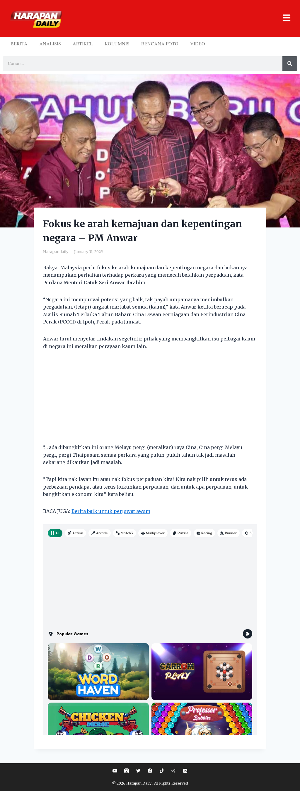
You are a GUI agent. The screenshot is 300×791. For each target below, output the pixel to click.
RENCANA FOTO (159, 43)
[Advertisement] (150, 400)
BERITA (19, 43)
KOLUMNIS (117, 43)
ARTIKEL (83, 43)
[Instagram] (126, 770)
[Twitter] (138, 770)
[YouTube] (115, 770)
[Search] (289, 63)
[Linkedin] (185, 770)
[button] (179, 19)
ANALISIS (50, 43)
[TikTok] (161, 770)
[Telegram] (173, 770)
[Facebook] (150, 770)
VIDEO (197, 43)
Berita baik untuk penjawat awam (110, 511)
